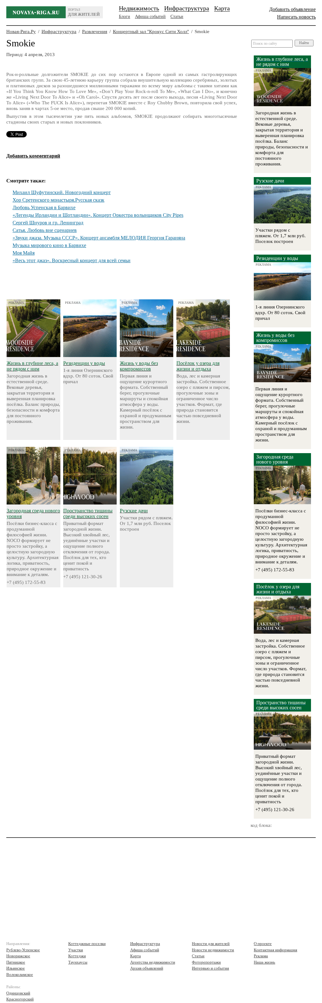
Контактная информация (275, 950)
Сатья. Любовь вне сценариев (45, 230)
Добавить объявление (292, 9)
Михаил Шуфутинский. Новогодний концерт (62, 192)
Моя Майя (24, 253)
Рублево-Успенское (23, 950)
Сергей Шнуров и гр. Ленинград (48, 222)
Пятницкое (15, 962)
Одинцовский (18, 993)
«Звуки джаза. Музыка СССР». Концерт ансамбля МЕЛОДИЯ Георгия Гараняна (99, 237)
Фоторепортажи (206, 962)
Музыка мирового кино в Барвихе (49, 245)
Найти (304, 43)
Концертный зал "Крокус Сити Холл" (151, 31)
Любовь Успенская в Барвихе (44, 207)
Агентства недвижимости (152, 962)
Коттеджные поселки (87, 943)
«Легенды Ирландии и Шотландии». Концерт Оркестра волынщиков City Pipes (98, 215)
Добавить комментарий (33, 156)
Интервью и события (210, 968)
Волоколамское (19, 974)
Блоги (124, 16)
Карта (222, 8)
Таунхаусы (77, 962)
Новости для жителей (211, 943)
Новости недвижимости (213, 950)
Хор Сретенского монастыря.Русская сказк (58, 200)
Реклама (261, 956)
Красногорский (20, 999)
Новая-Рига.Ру (21, 31)
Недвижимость (139, 8)
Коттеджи (77, 956)
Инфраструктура (186, 8)
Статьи (176, 16)
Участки (75, 950)
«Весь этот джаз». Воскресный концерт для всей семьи (71, 260)
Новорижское (18, 956)
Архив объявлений (146, 968)
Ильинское (15, 968)
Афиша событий (150, 16)
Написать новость (296, 17)
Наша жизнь (264, 962)
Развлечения (94, 31)
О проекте (263, 943)
